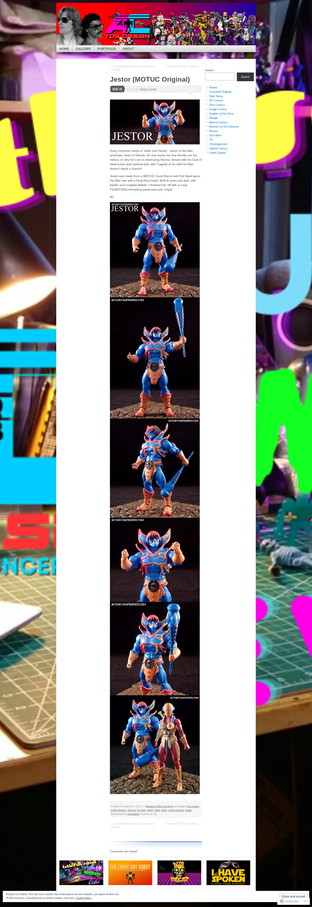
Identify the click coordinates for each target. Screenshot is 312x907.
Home (64, 49)
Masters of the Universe (159, 806)
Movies (213, 131)
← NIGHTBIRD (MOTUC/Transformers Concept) (132, 68)
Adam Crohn (148, 89)
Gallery (83, 49)
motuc (188, 810)
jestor (150, 810)
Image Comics (218, 109)
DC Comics (216, 100)
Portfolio (106, 49)
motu (164, 810)
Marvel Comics (218, 122)
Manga (213, 117)
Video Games (217, 152)
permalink (133, 814)
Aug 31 (117, 89)
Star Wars (215, 135)
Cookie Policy (83, 898)
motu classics (176, 810)
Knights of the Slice (221, 113)
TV (211, 139)
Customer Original (220, 91)
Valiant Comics (218, 148)
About (128, 49)
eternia (132, 810)
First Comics (217, 105)
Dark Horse (216, 96)
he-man (141, 810)
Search (209, 70)
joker (157, 810)
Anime (213, 87)
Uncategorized (218, 144)
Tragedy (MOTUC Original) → (183, 66)
